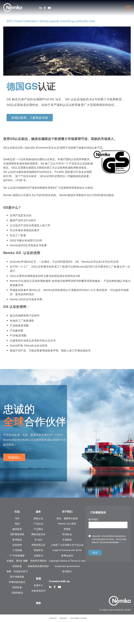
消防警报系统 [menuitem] (17, 534)
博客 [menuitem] (38, 603)
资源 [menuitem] (38, 578)
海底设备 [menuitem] (17, 587)
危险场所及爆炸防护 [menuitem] (38, 566)
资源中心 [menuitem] (38, 585)
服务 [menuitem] (38, 511)
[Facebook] (45, 8)
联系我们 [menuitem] (67, 571)
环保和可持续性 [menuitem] (38, 560)
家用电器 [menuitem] (17, 539)
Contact (63, 618)
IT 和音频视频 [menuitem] (17, 555)
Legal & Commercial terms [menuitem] (67, 550)
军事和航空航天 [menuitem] (17, 582)
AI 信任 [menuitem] (38, 539)
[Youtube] (49, 8)
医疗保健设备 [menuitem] (17, 576)
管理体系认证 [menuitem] (38, 544)
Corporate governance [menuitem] (67, 566)
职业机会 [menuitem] (67, 534)
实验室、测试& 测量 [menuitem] (17, 560)
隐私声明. (123, 542)
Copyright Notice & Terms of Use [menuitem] (67, 560)
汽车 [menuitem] (17, 518)
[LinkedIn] (40, 8)
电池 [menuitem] (17, 523)
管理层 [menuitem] (67, 529)
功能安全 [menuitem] (38, 555)
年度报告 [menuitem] (67, 539)
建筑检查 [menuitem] (17, 529)
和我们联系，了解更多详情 (29, 117)
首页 (9, 21)
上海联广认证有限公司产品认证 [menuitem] (67, 544)
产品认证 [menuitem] (38, 523)
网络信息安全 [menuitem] (38, 534)
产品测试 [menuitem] (38, 529)
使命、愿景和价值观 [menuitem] (67, 518)
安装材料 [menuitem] (17, 544)
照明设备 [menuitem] (17, 566)
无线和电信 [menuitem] (17, 592)
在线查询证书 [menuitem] (38, 590)
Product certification (25, 21)
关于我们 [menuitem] (67, 511)
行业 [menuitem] (17, 511)
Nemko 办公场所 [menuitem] (67, 523)
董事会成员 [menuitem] (67, 555)
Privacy (53, 618)
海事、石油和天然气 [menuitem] (17, 571)
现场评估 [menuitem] (38, 550)
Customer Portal (78, 618)
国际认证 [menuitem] (38, 518)
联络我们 (14, 457)
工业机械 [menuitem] (17, 550)
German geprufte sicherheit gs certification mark (67, 21)
